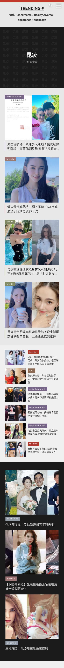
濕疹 (12, 15)
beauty (10, 159)
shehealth (40, 20)
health (9, 221)
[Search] (50, 5)
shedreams (24, 15)
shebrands (24, 20)
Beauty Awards (43, 15)
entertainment (14, 96)
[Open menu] (58, 6)
